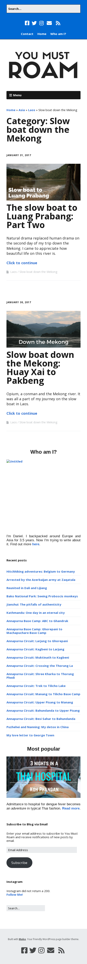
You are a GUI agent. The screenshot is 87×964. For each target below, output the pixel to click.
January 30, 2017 (18, 302)
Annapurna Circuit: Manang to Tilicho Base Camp (43, 694)
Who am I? (58, 34)
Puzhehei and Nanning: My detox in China (37, 727)
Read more (71, 808)
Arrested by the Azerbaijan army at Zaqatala (40, 580)
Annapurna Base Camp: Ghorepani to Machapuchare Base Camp (34, 631)
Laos (31, 110)
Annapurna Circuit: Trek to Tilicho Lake (36, 686)
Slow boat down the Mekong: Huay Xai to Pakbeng (40, 367)
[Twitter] (34, 23)
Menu (17, 95)
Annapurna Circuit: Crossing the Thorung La (39, 666)
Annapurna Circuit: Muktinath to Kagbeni (37, 657)
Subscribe (19, 862)
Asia (22, 110)
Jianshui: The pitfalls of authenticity (33, 604)
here (35, 544)
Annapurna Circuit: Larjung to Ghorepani (37, 641)
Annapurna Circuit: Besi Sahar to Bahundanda (40, 719)
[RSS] (58, 23)
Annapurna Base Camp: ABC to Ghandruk (37, 621)
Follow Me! (14, 894)
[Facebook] (27, 23)
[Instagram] (41, 23)
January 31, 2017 (18, 155)
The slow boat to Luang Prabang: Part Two (41, 216)
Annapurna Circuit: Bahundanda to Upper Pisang (43, 710)
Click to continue (21, 262)
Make (22, 939)
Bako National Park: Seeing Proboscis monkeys (42, 596)
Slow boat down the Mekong (38, 272)
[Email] (49, 23)
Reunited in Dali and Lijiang (26, 588)
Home (41, 34)
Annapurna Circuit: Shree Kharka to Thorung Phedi (40, 676)
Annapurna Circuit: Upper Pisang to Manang (39, 702)
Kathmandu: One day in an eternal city (35, 613)
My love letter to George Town (30, 735)
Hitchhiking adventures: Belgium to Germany (40, 571)
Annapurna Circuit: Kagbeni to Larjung (35, 649)
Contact (27, 34)
